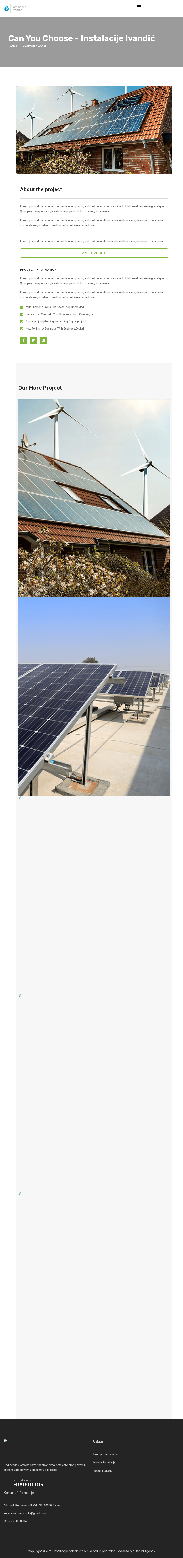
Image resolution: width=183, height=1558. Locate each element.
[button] (138, 7)
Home (13, 46)
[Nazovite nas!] (7, 1482)
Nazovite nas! (23, 1480)
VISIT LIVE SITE (94, 253)
